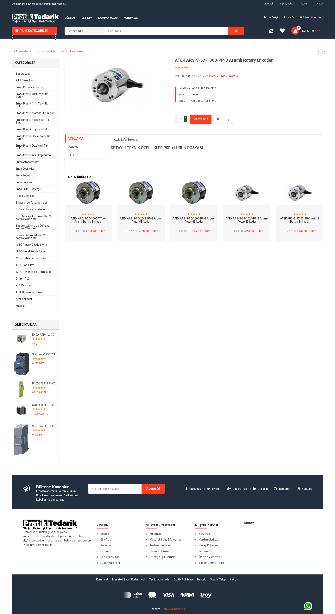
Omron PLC (23, 278)
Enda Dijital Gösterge (28, 189)
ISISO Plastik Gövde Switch (32, 244)
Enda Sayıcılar (24, 182)
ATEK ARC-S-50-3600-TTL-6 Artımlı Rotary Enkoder (88, 220)
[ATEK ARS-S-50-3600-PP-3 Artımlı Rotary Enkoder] (194, 193)
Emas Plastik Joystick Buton (33, 129)
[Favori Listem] (284, 31)
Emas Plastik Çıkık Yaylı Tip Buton (32, 95)
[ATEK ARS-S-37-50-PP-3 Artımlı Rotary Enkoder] (299, 193)
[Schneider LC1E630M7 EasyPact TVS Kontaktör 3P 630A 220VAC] (21, 410)
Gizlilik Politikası (159, 551)
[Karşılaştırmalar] (271, 31)
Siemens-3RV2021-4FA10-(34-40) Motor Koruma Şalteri (43, 354)
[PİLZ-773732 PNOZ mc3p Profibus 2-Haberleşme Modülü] (21, 388)
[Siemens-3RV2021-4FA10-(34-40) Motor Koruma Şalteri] (21, 363)
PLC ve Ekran (24, 285)
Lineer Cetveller (25, 195)
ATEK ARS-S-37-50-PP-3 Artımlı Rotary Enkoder (299, 220)
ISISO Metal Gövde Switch (31, 251)
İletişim (302, 3)
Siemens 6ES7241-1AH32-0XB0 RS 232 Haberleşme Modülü (43, 426)
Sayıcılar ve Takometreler (31, 202)
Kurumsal (267, 3)
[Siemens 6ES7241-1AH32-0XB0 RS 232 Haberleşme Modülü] (21, 439)
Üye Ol (290, 17)
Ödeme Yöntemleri (210, 557)
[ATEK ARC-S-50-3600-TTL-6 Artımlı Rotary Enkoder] (88, 193)
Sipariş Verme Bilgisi (211, 562)
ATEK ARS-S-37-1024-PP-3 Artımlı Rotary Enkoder (247, 220)
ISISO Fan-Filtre (25, 265)
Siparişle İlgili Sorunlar (163, 557)
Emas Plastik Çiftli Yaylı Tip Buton (32, 105)
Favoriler (105, 551)
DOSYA (73, 147)
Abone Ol (153, 489)
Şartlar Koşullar (109, 557)
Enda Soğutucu (25, 175)
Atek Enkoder (77, 51)
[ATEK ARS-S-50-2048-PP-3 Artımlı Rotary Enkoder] (141, 193)
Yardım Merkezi (208, 539)
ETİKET (73, 155)
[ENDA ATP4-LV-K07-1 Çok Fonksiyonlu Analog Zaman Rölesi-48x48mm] (21, 338)
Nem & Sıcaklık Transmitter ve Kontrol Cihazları (34, 217)
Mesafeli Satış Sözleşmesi (166, 539)
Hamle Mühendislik (173, 609)
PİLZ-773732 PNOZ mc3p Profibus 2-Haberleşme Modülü (43, 383)
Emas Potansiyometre (29, 87)
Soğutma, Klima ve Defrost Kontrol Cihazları (32, 227)
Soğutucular (23, 73)
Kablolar (21, 305)
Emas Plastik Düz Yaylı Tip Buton (32, 147)
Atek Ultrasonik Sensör (30, 292)
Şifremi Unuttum (313, 17)
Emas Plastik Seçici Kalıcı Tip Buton (33, 137)
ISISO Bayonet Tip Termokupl (33, 271)
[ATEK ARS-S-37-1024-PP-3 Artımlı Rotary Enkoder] (246, 193)
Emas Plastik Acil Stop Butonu (34, 155)
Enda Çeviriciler (25, 168)
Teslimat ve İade (160, 545)
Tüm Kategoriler (34, 31)
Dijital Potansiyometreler (31, 209)
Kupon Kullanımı (110, 562)
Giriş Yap (105, 539)
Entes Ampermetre (27, 161)
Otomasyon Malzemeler (49, 51)
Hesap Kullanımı (208, 545)
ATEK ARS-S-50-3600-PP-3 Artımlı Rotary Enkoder (194, 220)
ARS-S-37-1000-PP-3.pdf (136, 152)
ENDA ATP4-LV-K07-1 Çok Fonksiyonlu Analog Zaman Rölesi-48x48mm (43, 334)
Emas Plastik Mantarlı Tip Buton (35, 113)
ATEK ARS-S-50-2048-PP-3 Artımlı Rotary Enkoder (141, 220)
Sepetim (105, 545)
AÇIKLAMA (75, 138)
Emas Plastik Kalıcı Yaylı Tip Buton (32, 121)
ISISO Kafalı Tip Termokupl (32, 258)
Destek (317, 3)
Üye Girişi (272, 17)
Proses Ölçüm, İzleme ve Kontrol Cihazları (31, 236)
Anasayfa (22, 51)
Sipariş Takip (284, 3)
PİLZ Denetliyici (25, 80)
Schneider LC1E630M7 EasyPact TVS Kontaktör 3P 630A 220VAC (43, 404)
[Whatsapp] (308, 605)
